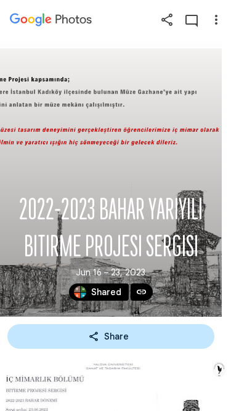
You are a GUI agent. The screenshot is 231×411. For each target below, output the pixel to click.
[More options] (216, 19)
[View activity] (191, 19)
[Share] (167, 19)
